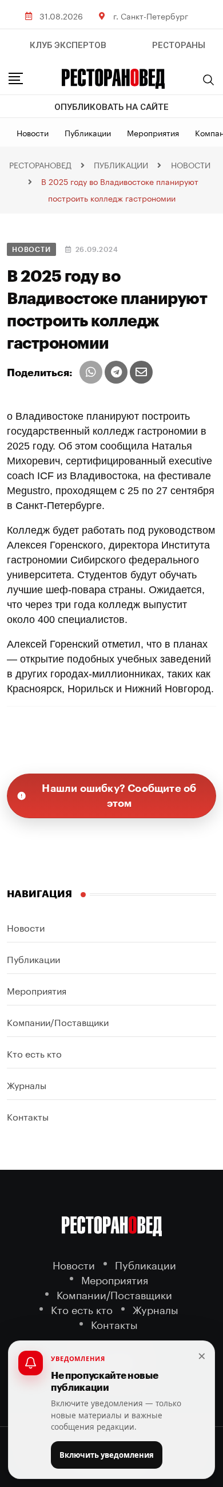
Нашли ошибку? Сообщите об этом (119, 795)
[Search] (208, 79)
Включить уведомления (106, 1455)
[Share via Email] (141, 372)
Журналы (26, 1084)
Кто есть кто (34, 1053)
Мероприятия (153, 132)
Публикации (88, 132)
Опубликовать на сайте (111, 107)
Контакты (28, 1116)
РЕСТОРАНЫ (178, 45)
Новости (33, 132)
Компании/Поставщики (58, 1021)
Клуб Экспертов (68, 45)
